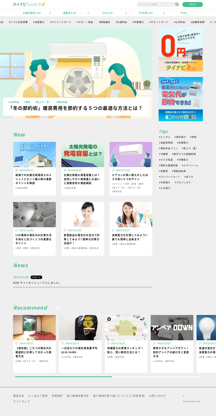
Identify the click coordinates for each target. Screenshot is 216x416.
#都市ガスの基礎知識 (184, 153)
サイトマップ (21, 401)
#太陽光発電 (21, 188)
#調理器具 (98, 22)
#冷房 (126, 183)
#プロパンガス (183, 182)
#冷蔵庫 (163, 153)
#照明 (25, 248)
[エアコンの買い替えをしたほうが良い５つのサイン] (131, 169)
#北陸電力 (32, 22)
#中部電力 (164, 182)
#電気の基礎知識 (79, 248)
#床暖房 (163, 170)
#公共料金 (173, 22)
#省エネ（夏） (135, 187)
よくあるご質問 (38, 396)
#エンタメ (164, 136)
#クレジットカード (54, 22)
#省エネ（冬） (43, 102)
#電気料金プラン (168, 148)
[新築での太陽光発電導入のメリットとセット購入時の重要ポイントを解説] (34, 169)
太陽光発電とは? (32, 12)
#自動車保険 (192, 22)
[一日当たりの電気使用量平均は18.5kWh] (80, 344)
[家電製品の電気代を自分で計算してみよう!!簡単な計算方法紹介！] (82, 229)
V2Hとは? (108, 12)
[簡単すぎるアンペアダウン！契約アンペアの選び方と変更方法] (172, 344)
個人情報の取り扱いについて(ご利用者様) (119, 396)
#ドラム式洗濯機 (12, 22)
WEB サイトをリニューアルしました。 (37, 283)
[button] (58, 308)
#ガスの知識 (166, 159)
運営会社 (18, 396)
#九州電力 (164, 188)
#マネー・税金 (79, 22)
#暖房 (27, 102)
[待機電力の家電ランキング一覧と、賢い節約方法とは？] (126, 344)
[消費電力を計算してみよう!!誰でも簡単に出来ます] (131, 229)
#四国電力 (182, 142)
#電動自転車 (179, 170)
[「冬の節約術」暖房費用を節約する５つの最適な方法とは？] (76, 73)
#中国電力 (132, 22)
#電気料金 (62, 102)
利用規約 (57, 396)
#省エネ (188, 176)
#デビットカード (152, 22)
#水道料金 (115, 22)
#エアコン (117, 183)
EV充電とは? (146, 12)
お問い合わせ (157, 396)
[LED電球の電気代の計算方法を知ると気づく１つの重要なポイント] (34, 229)
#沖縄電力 (182, 159)
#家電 (133, 183)
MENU (193, 4)
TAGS (184, 12)
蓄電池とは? (70, 12)
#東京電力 (180, 136)
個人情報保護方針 (78, 396)
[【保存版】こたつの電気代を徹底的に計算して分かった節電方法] (34, 344)
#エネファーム (190, 165)
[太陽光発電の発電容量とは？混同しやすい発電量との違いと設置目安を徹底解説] (82, 169)
